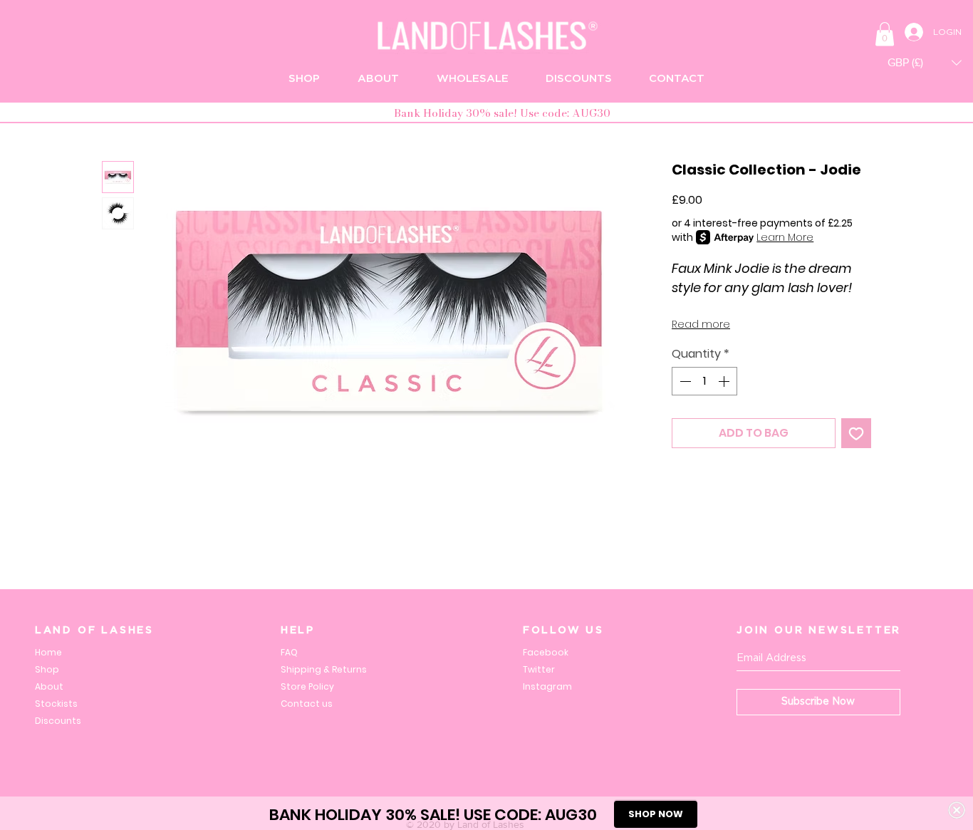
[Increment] (725, 381)
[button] (885, 34)
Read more (701, 324)
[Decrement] (684, 381)
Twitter (539, 669)
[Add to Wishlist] (856, 433)
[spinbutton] (704, 381)
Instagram (547, 686)
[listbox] (924, 62)
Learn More (784, 237)
